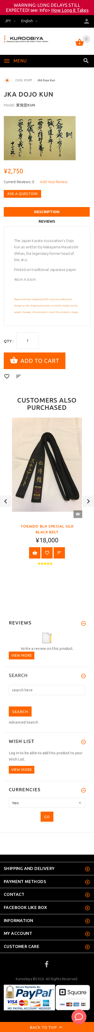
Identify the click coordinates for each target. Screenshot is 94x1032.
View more (21, 655)
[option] (47, 138)
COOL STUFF (23, 80)
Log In (14, 753)
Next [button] (88, 501)
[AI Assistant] (78, 1016)
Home (7, 80)
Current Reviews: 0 (19, 182)
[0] (79, 45)
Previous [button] (5, 501)
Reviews (47, 221)
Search (18, 675)
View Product (34, 553)
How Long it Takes (69, 10)
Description (46, 212)
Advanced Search (23, 722)
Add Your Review (54, 182)
